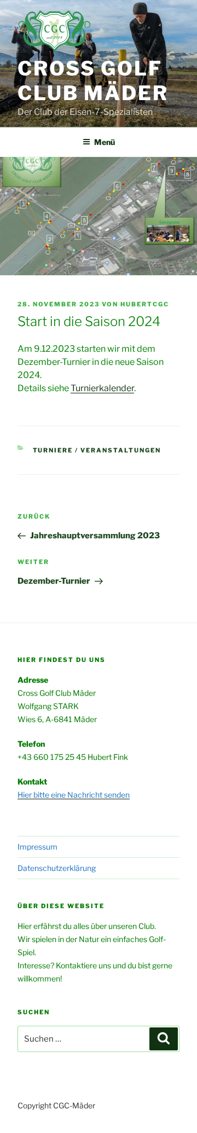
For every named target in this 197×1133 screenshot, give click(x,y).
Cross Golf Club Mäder (93, 80)
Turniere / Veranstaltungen (97, 450)
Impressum (37, 846)
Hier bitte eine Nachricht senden (74, 794)
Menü (104, 142)
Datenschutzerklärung (57, 868)
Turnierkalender (102, 388)
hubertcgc (144, 304)
